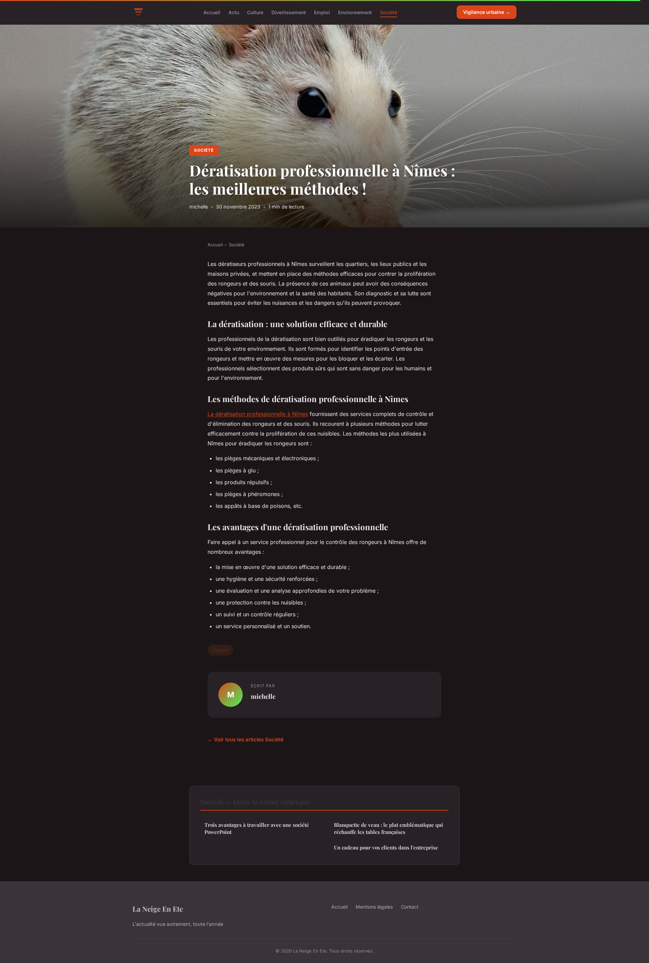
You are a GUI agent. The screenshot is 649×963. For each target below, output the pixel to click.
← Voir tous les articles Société (246, 739)
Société (388, 12)
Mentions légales (374, 907)
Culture (255, 12)
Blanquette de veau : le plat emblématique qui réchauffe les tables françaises (388, 828)
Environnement (355, 12)
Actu (234, 12)
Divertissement (288, 12)
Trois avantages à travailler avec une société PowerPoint (257, 828)
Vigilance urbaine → (486, 12)
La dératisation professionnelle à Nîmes (258, 414)
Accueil (211, 12)
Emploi (322, 12)
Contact (409, 907)
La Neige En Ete (158, 908)
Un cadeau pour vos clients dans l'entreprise (386, 847)
